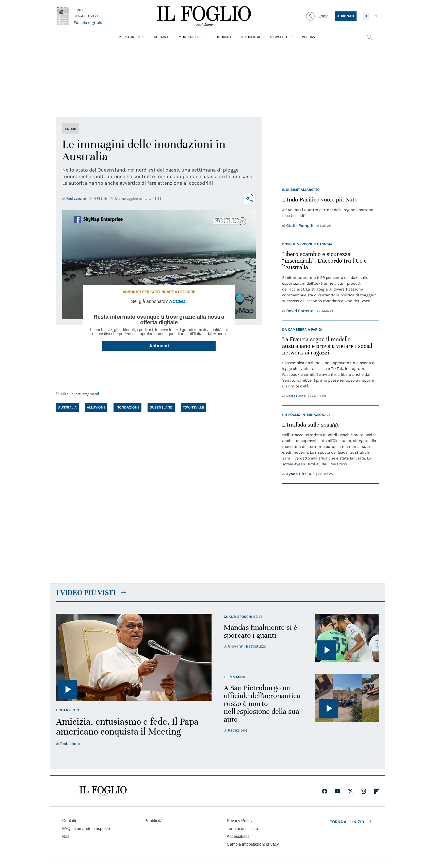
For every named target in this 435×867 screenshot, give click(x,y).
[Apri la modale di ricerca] (369, 37)
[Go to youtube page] (337, 791)
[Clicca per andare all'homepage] (103, 791)
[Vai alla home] (204, 16)
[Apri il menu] (66, 37)
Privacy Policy (239, 821)
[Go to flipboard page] (376, 791)
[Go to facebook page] (324, 791)
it (366, 16)
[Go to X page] (350, 791)
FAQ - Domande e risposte (86, 828)
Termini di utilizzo (242, 828)
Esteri (70, 129)
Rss (65, 836)
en (375, 16)
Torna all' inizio (347, 821)
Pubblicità (153, 821)
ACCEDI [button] (178, 301)
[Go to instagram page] (363, 791)
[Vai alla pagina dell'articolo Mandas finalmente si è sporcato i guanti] (347, 638)
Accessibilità (238, 836)
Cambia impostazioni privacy (253, 844)
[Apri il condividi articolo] (250, 198)
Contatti (69, 821)
